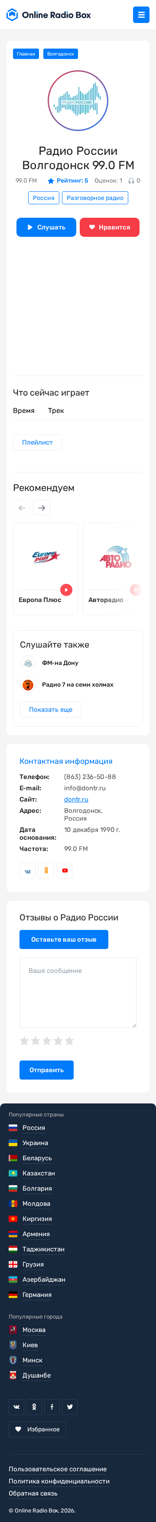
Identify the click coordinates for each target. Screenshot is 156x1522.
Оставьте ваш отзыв (64, 939)
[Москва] (14, 1330)
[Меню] (141, 15)
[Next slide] (41, 507)
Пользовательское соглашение (58, 1469)
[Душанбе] (14, 1375)
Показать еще (50, 710)
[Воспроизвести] (66, 590)
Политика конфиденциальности (59, 1481)
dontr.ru (76, 799)
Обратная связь (33, 1493)
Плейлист (37, 442)
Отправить (46, 1070)
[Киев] (14, 1345)
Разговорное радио (95, 198)
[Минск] (14, 1360)
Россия (44, 198)
